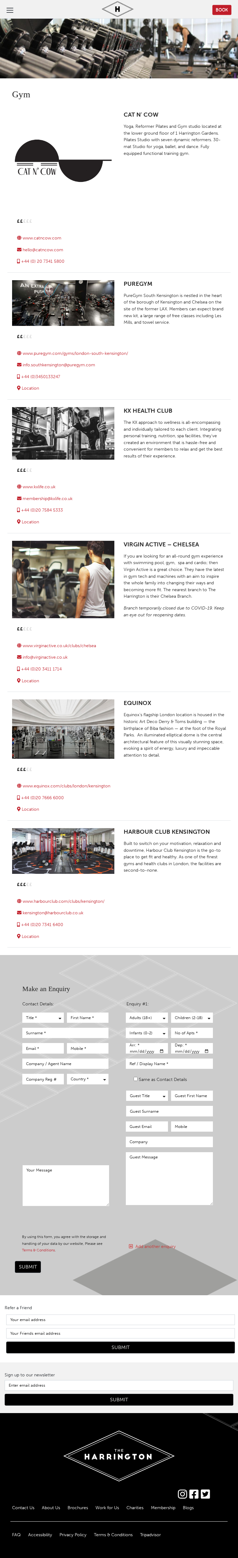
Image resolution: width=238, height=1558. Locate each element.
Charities (134, 1507)
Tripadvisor (150, 1534)
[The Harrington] (112, 9)
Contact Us (23, 1507)
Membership (163, 1507)
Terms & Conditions (38, 1250)
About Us (51, 1507)
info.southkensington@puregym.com (58, 365)
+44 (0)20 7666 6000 (42, 797)
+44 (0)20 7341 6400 (41, 924)
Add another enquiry (154, 1246)
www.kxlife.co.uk (38, 486)
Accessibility (40, 1534)
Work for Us (107, 1507)
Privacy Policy (73, 1534)
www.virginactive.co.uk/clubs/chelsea (58, 645)
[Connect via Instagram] (182, 1494)
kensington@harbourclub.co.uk (52, 913)
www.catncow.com (41, 238)
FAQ (16, 1534)
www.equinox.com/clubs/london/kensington (65, 786)
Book (222, 9)
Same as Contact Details (163, 1079)
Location (29, 388)
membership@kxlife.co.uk (47, 498)
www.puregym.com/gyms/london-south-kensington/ (74, 353)
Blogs (188, 1507)
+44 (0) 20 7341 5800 (42, 261)
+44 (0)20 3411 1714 (41, 669)
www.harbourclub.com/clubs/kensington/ (62, 901)
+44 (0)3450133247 (40, 376)
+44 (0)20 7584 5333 (41, 510)
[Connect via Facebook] (193, 1494)
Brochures (78, 1507)
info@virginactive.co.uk (44, 657)
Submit (28, 1267)
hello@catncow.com (42, 250)
